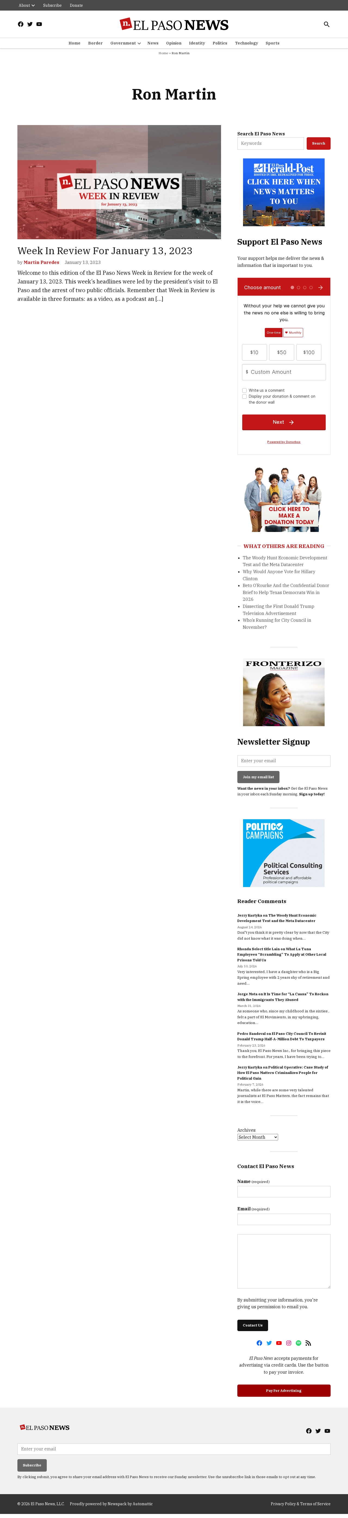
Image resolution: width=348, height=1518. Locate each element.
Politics (220, 43)
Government (123, 43)
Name (253, 1181)
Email (253, 1208)
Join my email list (258, 777)
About (24, 5)
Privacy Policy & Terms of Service (301, 1503)
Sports (272, 43)
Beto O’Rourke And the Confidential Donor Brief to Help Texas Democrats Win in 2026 (286, 592)
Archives (246, 1130)
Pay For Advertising (284, 1390)
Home (74, 43)
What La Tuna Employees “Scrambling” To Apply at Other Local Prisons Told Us (281, 954)
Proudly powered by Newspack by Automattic (111, 1503)
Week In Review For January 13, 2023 (105, 250)
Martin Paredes (41, 262)
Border (95, 43)
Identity (197, 43)
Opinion (173, 43)
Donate (76, 5)
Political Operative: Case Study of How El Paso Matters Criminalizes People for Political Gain (282, 1073)
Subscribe (52, 5)
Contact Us (253, 1325)
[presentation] (33, 5)
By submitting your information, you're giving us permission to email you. (277, 1303)
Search (318, 143)
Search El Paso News (261, 133)
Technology (246, 43)
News (153, 43)
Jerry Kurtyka (249, 915)
